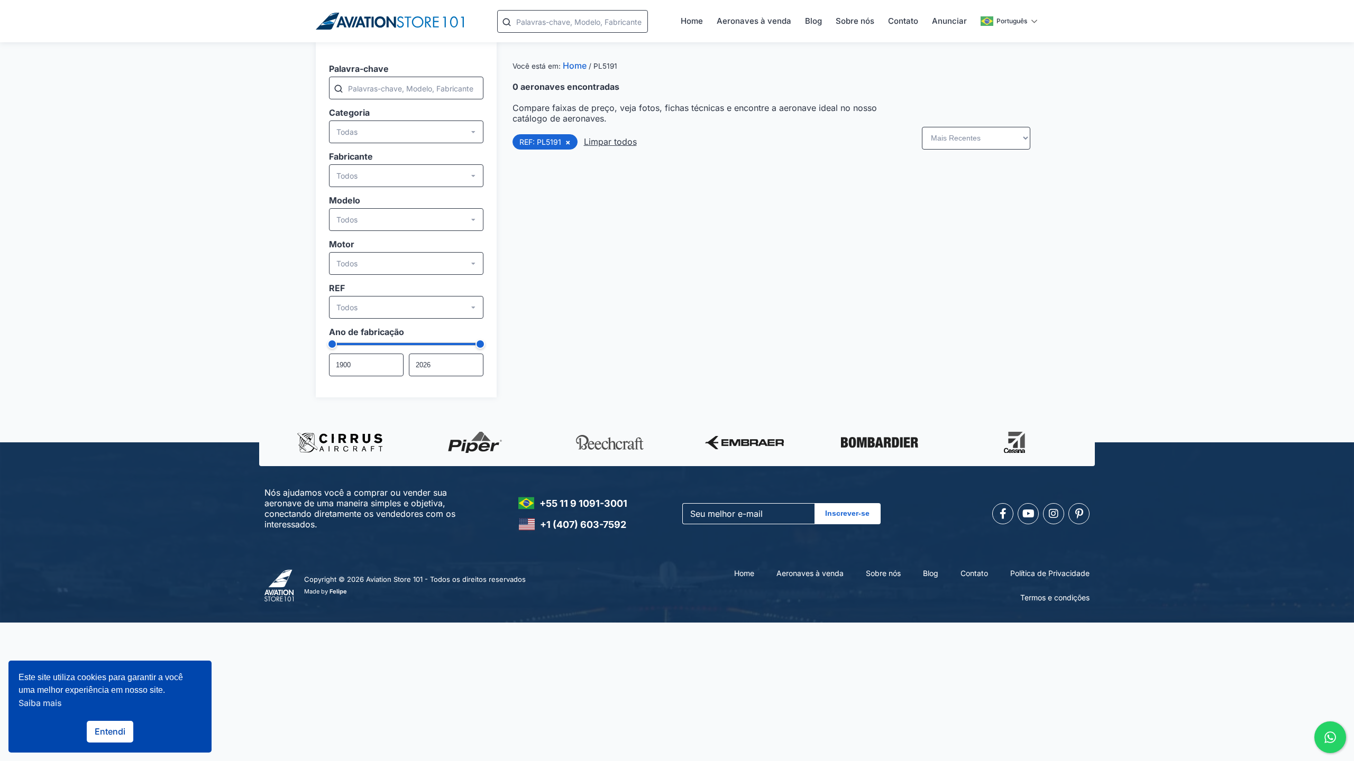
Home (692, 21)
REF (337, 288)
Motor (341, 244)
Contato (903, 21)
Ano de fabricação (366, 332)
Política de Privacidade (1050, 573)
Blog (813, 21)
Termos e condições (1055, 597)
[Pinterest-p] (1079, 513)
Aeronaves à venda (754, 21)
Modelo (344, 200)
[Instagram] (1053, 513)
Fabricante (351, 156)
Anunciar (949, 21)
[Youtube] (1028, 513)
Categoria (349, 112)
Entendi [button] (110, 731)
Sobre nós (855, 21)
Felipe (338, 591)
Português (1011, 21)
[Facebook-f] (1002, 513)
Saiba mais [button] (40, 703)
